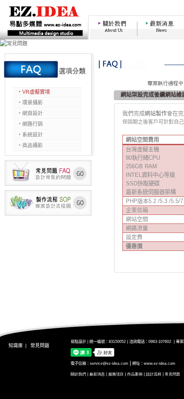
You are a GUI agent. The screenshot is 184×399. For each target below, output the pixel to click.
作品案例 (134, 374)
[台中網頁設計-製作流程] (48, 214)
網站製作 (156, 113)
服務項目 (116, 374)
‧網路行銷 (30, 124)
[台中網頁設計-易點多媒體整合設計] (44, 38)
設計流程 (153, 374)
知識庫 (16, 345)
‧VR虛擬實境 (33, 92)
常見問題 (39, 345)
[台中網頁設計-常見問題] (48, 184)
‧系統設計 (30, 135)
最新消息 (97, 374)
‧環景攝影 (30, 103)
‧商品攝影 (30, 146)
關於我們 (78, 374)
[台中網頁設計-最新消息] (161, 38)
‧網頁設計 (30, 113)
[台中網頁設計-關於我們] (112, 38)
